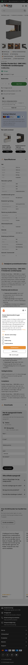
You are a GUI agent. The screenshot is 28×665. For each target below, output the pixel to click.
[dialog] (14, 332)
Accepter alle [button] (14, 347)
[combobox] (23, 310)
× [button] (25, 310)
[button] (14, 355)
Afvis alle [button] (14, 351)
